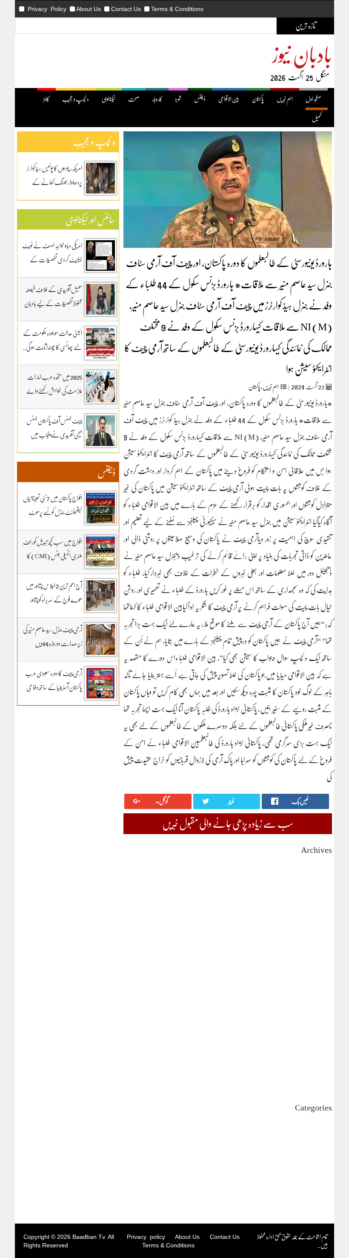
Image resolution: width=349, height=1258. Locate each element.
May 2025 (320, 978)
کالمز (46, 99)
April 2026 (319, 894)
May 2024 (320, 1070)
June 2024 (320, 1062)
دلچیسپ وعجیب (317, 1159)
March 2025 (318, 993)
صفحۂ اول (313, 99)
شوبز (178, 99)
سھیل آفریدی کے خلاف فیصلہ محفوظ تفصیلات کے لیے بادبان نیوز (53, 303)
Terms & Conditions (177, 9)
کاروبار (157, 99)
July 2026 (321, 871)
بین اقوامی (323, 1136)
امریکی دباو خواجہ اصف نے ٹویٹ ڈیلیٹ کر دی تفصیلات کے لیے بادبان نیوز (52, 259)
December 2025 (313, 924)
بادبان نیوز (302, 54)
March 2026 (318, 902)
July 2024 (321, 1055)
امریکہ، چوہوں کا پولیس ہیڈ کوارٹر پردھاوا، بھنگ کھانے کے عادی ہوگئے (54, 182)
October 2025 (316, 940)
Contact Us (126, 9)
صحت (133, 99)
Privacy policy (146, 1236)
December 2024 (313, 1016)
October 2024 (316, 1032)
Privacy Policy (47, 9)
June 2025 (320, 970)
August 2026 (317, 863)
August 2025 (317, 955)
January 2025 (316, 1009)
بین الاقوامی (228, 99)
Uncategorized (315, 1121)
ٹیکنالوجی (108, 99)
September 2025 (313, 947)
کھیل (316, 118)
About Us (88, 9)
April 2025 (319, 986)
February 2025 (315, 1001)
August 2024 (317, 1047)
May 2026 (320, 886)
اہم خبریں (285, 99)
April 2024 (319, 1078)
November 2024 (313, 1024)
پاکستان (258, 99)
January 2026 (316, 917)
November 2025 (313, 932)
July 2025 (321, 963)
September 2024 (313, 1039)
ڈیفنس (200, 99)
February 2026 (315, 909)
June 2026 (320, 879)
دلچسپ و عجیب (75, 99)
